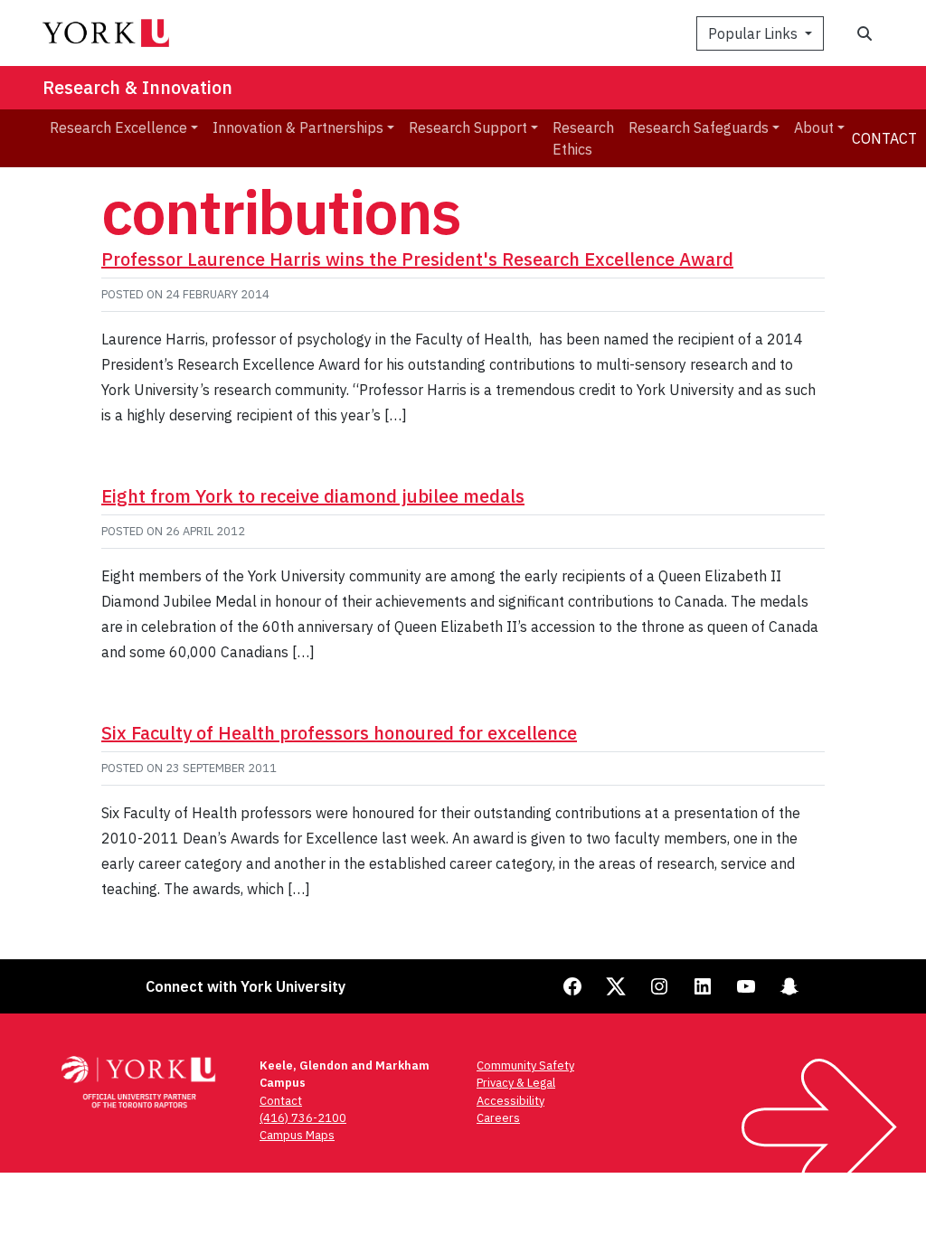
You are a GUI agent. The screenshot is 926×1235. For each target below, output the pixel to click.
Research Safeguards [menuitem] (698, 127)
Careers (498, 1118)
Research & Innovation (137, 87)
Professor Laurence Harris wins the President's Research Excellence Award (417, 259)
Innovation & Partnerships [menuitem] (298, 127)
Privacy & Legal (516, 1082)
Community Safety (525, 1065)
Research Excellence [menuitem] (118, 127)
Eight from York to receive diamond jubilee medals (312, 496)
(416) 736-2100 (303, 1118)
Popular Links (754, 33)
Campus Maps (297, 1135)
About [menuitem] (814, 127)
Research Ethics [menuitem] (583, 138)
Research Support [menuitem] (468, 127)
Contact (884, 138)
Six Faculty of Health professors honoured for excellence (339, 733)
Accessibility (510, 1100)
